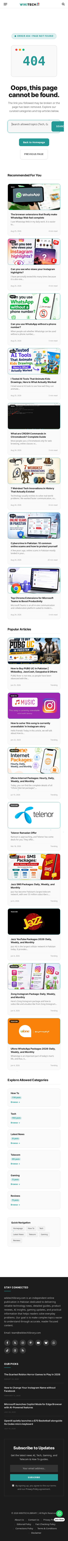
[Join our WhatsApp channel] (59, 1513)
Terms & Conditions (47, 1528)
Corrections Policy (24, 1528)
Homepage (18, 1228)
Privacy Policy (32, 1489)
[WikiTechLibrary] (34, 4)
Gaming (44, 1234)
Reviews (16, 1240)
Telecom (32, 1234)
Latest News (18, 1234)
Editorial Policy (24, 1524)
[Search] (63, 4)
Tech (41, 1228)
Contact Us (33, 1519)
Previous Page (34, 154)
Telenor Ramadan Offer (24, 832)
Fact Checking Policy (45, 1524)
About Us (19, 1519)
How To (31, 1228)
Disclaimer (36, 1532)
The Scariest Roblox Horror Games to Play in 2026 (32, 1374)
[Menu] (5, 4)
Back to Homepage (34, 142)
